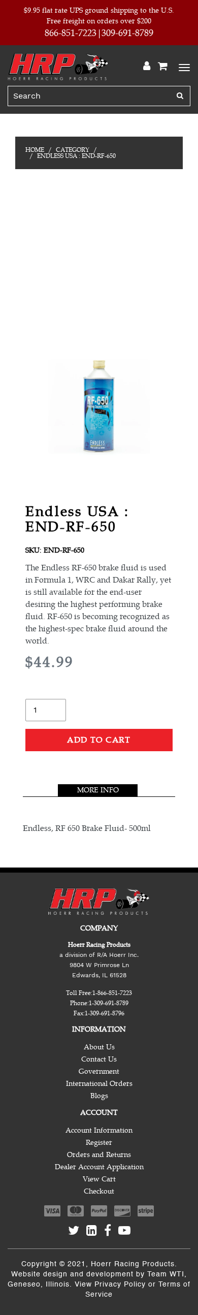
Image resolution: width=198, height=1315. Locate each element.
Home (34, 150)
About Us (99, 1047)
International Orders (99, 1083)
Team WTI (165, 1274)
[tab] (98, 790)
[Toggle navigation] (182, 66)
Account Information (99, 1130)
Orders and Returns (99, 1154)
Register (99, 1142)
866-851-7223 (70, 33)
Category (72, 150)
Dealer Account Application (99, 1167)
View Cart (99, 1179)
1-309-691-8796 (104, 1013)
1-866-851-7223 (112, 993)
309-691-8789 (127, 33)
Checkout (99, 1191)
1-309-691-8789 (108, 1003)
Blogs (99, 1096)
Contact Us (99, 1059)
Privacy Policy (120, 1284)
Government (99, 1071)
